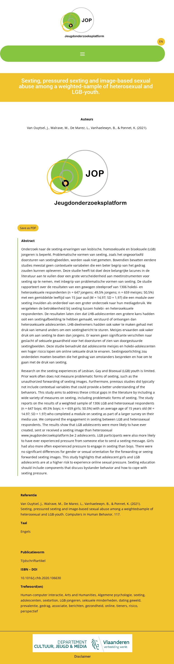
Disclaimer (82, 656)
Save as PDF (28, 228)
